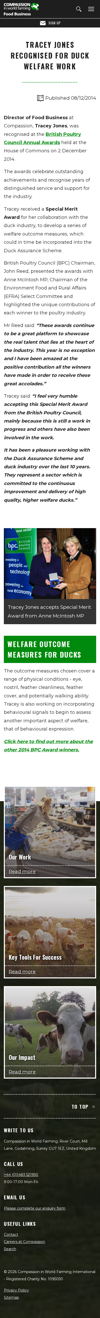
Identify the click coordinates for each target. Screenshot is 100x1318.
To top (80, 1106)
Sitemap (11, 1297)
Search (10, 1249)
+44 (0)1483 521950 (21, 1174)
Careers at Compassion (24, 1241)
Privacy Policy (16, 1290)
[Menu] (90, 9)
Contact (11, 1234)
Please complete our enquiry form (34, 1208)
